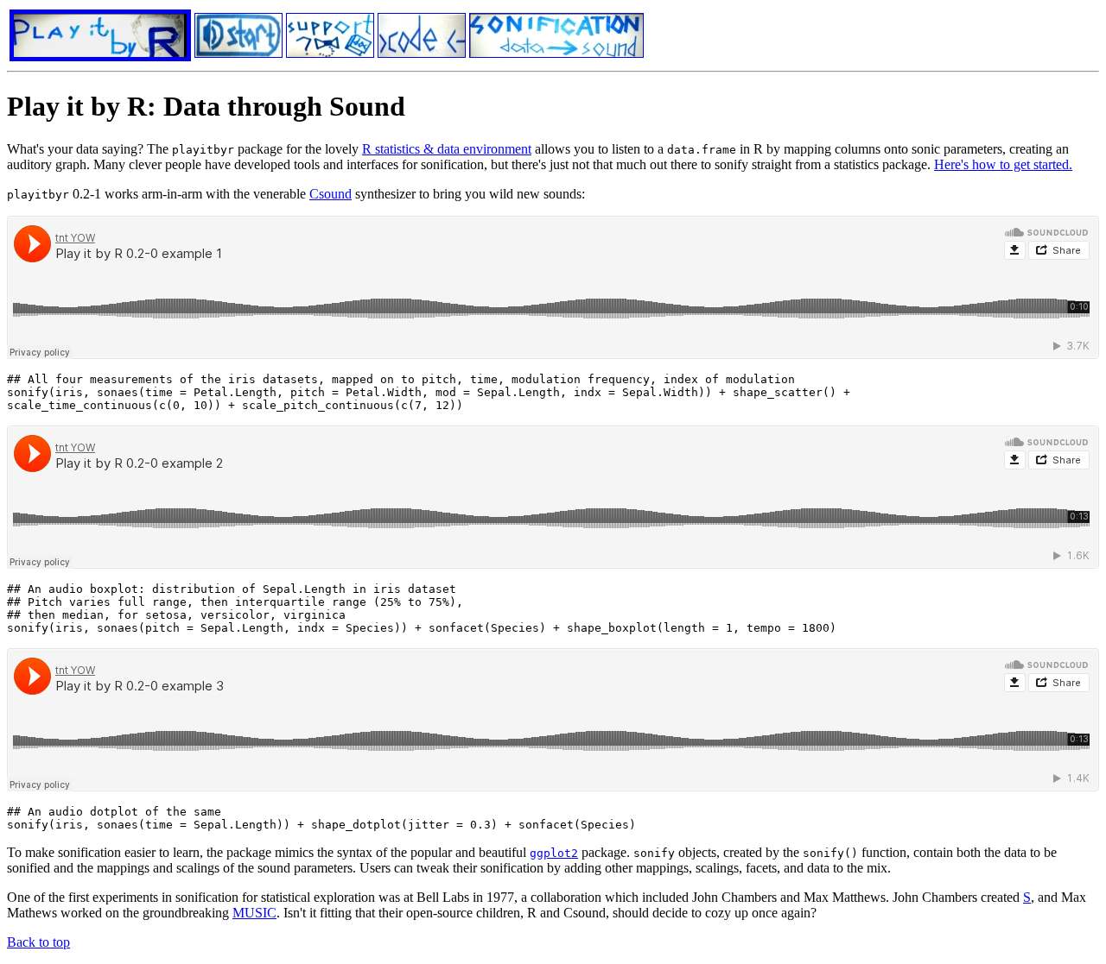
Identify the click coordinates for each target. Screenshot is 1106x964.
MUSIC (254, 912)
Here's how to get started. (1003, 164)
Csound (330, 193)
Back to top (38, 942)
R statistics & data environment (446, 149)
